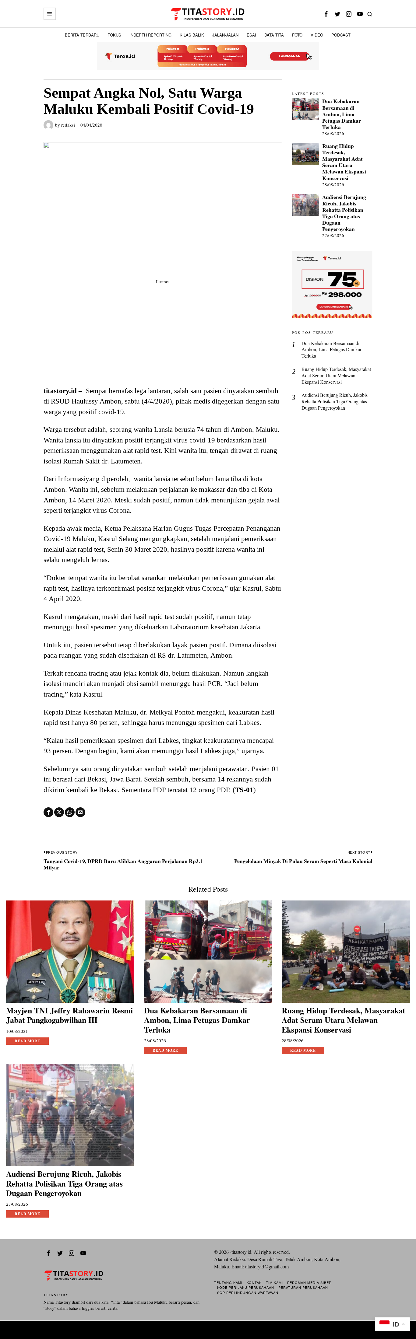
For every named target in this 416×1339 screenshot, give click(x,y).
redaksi (68, 125)
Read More (27, 1041)
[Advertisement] (163, 340)
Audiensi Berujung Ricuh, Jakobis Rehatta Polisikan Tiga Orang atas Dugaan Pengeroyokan (344, 213)
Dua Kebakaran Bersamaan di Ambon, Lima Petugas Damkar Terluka (341, 114)
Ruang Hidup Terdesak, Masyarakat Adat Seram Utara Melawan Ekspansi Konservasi (344, 162)
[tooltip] (326, 14)
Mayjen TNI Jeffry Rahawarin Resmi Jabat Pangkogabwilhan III (69, 1015)
